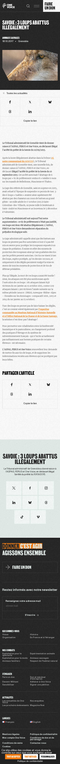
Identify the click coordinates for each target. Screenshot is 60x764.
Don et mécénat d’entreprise (38, 678)
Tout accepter (13, 756)
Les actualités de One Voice (13, 702)
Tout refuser (30, 756)
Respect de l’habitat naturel (44, 661)
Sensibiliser (8, 685)
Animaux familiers (11, 661)
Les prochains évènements (15, 705)
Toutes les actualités (16, 93)
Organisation (9, 638)
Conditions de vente (12, 743)
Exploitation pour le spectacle (12, 654)
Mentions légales (10, 734)
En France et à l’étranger (42, 638)
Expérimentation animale (42, 654)
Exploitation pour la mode (15, 658)
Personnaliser (47, 756)
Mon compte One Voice (13, 738)
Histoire (34, 635)
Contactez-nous (38, 743)
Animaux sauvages (39, 658)
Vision (5, 635)
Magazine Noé (37, 705)
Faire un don (8, 677)
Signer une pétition (39, 685)
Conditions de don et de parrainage (42, 739)
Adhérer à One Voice (40, 682)
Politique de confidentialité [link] (30, 761)
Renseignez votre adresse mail (23, 601)
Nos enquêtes (37, 701)
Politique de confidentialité (43, 734)
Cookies (6, 747)
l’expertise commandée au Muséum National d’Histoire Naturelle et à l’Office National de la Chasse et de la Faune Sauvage (29, 312)
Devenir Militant (10, 682)
